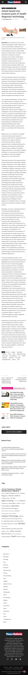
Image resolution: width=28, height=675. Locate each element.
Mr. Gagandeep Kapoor (8, 521)
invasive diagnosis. (13, 355)
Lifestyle (7, 5)
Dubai (17, 500)
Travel (4, 616)
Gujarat (18, 503)
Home (3, 5)
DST (15, 500)
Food (4, 578)
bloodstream (19, 352)
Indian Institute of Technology (8, 510)
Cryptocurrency (6, 498)
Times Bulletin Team (7, 19)
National (5, 589)
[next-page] (5, 422)
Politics (5, 595)
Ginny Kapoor (12, 503)
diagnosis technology (21, 354)
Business (5, 565)
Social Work (6, 605)
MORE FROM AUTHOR (19, 388)
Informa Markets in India (6, 513)
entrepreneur (5, 503)
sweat (18, 359)
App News (6, 556)
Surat (13, 536)
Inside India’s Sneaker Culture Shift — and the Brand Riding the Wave (13, 474)
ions (19, 355)
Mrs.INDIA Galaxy (18, 521)
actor (3, 493)
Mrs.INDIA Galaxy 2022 (7, 523)
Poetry (3, 531)
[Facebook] (3, 22)
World (4, 622)
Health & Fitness (14, 5)
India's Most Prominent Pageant (10, 508)
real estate (18, 531)
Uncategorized (7, 619)
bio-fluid (8, 352)
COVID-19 (17, 496)
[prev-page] (3, 422)
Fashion (5, 573)
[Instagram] (11, 659)
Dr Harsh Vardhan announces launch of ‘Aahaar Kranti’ (21, 379)
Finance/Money (7, 575)
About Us (6, 667)
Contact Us (16, 667)
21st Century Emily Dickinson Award (11, 490)
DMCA (21, 667)
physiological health (6, 359)
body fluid (4, 354)
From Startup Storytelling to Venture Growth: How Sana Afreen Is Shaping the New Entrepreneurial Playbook (14, 455)
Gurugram (23, 503)
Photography (6, 592)
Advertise (11, 667)
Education (22, 501)
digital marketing (7, 501)
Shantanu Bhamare (6, 536)
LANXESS (21, 516)
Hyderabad (15, 506)
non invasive (17, 357)
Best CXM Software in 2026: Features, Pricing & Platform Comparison (17, 416)
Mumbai (21, 523)
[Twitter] (6, 22)
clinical (9, 354)
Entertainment (7, 570)
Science (5, 603)
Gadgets (5, 581)
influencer (17, 511)
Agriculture (6, 554)
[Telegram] (17, 22)
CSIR (11, 498)
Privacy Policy (8, 668)
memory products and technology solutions (12, 518)
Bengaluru (5, 496)
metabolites (4, 357)
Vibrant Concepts (20, 536)
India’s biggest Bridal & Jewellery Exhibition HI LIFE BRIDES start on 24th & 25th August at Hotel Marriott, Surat (14, 468)
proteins (13, 359)
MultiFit (16, 523)
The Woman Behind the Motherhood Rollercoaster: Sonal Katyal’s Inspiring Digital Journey (12, 449)
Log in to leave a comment (14, 432)
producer (7, 531)
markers (23, 355)
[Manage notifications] (24, 671)
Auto (4, 562)
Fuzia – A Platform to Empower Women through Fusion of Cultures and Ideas (7, 380)
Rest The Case (6, 534)
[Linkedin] (13, 22)
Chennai (11, 496)
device (14, 354)
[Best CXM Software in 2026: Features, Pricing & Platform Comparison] (5, 416)
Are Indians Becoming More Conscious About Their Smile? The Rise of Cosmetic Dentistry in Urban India (17, 396)
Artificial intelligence (10, 493)
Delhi (14, 498)
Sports (5, 608)
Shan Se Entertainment (16, 534)
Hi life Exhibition (6, 506)
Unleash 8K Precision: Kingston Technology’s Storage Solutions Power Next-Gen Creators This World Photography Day (17, 407)
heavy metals (5, 355)
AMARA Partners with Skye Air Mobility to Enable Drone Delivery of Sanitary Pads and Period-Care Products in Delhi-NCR (14, 462)
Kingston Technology (10, 516)
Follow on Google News (18, 668)
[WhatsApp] (10, 22)
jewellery (14, 513)
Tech (15, 8)
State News (6, 611)
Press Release (6, 597)
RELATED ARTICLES (7, 388)
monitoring (11, 357)
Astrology (5, 559)
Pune (12, 531)
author (18, 493)
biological (13, 352)
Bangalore (22, 493)
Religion (5, 600)
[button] (2, 2)
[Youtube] (20, 659)
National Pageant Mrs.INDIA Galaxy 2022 (12, 528)
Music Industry (4, 526)
